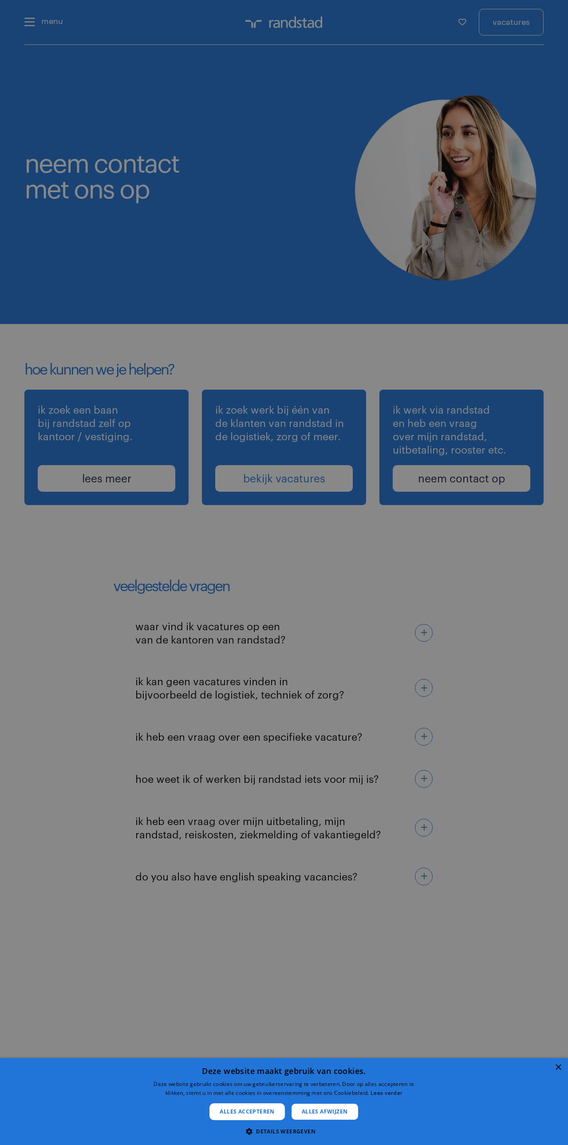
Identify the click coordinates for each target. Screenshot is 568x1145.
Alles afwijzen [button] (325, 1111)
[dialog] (284, 1101)
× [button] (558, 1067)
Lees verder (386, 1093)
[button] (284, 1130)
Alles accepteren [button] (247, 1111)
